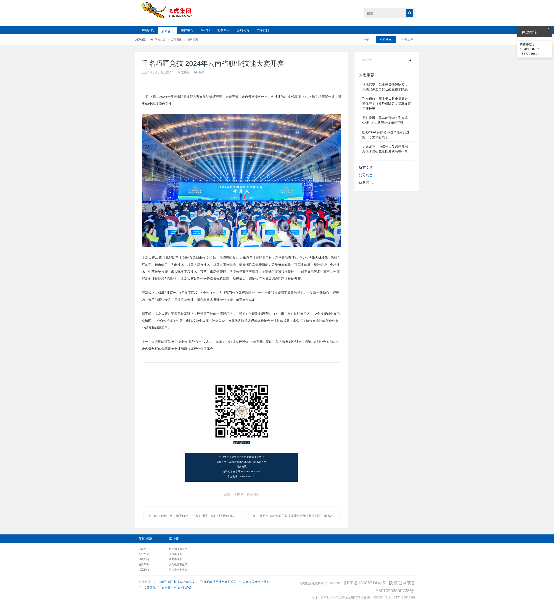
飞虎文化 (149, 587)
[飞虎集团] (170, 13)
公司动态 (192, 39)
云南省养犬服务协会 (256, 582)
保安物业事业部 (178, 549)
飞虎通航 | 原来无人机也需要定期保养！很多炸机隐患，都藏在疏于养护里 (386, 104)
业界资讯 (407, 40)
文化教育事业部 (178, 564)
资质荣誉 (143, 564)
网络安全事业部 (178, 569)
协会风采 (223, 30)
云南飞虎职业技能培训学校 (176, 582)
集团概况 (187, 30)
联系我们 (263, 30)
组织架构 (143, 559)
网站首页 (148, 30)
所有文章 (366, 167)
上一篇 (194, 516)
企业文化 (143, 554)
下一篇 (293, 516)
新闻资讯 (167, 30)
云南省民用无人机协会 (176, 587)
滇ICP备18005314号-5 (363, 583)
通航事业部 (175, 559)
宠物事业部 (175, 554)
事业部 (205, 30)
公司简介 (143, 549)
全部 (366, 40)
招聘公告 (243, 30)
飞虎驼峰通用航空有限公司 (218, 582)
